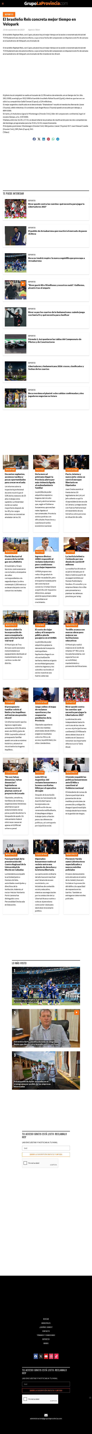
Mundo (46, 1343)
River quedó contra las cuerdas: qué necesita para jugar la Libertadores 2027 (76, 710)
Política (39, 470)
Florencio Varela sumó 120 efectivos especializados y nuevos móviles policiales (75, 864)
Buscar (46, 1319)
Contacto (46, 1331)
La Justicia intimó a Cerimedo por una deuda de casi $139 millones (75, 560)
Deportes (9, 14)
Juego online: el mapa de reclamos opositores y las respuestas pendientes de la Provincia (45, 713)
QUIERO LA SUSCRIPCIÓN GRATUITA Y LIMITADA (46, 1154)
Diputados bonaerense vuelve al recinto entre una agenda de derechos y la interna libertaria (45, 864)
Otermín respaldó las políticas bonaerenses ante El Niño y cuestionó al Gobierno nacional (76, 782)
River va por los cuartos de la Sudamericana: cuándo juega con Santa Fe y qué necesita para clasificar (56, 313)
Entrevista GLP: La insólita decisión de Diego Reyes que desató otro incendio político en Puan (36, 1043)
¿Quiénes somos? (46, 1327)
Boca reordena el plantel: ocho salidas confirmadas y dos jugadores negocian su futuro (56, 394)
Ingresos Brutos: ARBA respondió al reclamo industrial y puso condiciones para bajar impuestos (45, 562)
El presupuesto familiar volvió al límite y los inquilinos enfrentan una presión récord (15, 712)
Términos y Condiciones (46, 1335)
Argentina (10, 470)
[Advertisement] (47, 72)
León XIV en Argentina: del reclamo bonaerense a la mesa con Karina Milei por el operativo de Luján (46, 784)
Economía (40, 625)
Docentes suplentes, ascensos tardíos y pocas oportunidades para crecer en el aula (15, 478)
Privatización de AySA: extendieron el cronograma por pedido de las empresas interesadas (32, 1084)
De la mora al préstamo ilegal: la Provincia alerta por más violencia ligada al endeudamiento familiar (45, 481)
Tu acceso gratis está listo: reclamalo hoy (44, 1135)
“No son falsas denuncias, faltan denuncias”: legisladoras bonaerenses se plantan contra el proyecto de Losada (14, 785)
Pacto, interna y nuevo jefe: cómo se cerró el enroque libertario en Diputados (75, 479)
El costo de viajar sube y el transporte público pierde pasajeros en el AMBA (46, 633)
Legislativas (72, 470)
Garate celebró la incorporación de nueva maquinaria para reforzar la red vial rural (14, 635)
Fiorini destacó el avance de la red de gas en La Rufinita (14, 559)
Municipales (11, 552)
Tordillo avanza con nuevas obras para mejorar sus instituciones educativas (75, 635)
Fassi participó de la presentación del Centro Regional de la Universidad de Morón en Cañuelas (15, 864)
